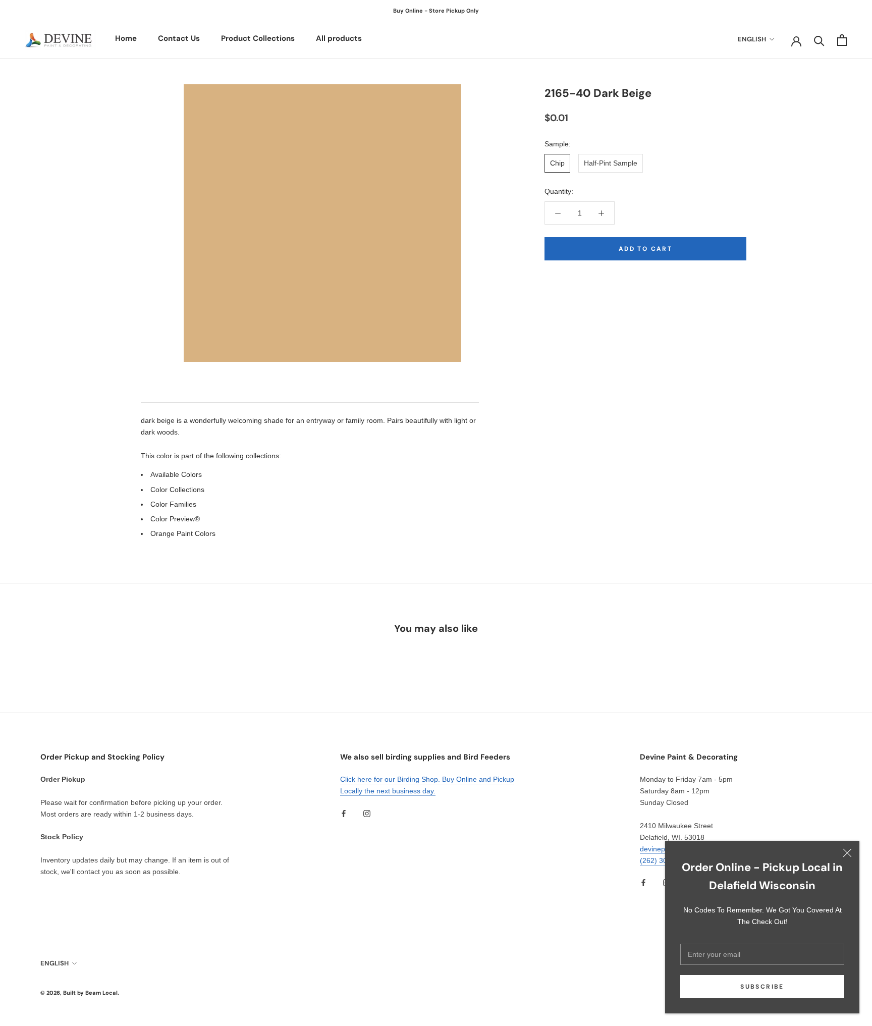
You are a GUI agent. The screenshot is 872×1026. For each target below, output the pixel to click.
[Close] (847, 852)
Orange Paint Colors (182, 533)
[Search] (819, 40)
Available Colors (176, 474)
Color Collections (177, 489)
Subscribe (762, 987)
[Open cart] (842, 40)
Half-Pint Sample (610, 163)
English (752, 39)
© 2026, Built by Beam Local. (79, 992)
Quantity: (558, 191)
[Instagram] (366, 813)
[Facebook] (343, 813)
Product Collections (258, 38)
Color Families (173, 504)
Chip (557, 163)
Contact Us (179, 38)
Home (126, 38)
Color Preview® (175, 519)
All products (339, 38)
